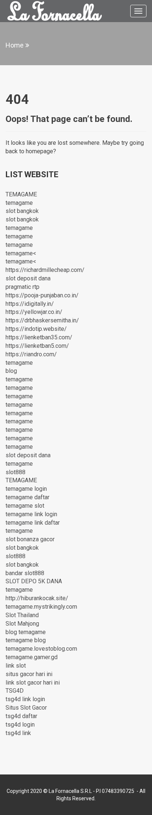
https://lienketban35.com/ (39, 337)
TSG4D (15, 690)
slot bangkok (22, 210)
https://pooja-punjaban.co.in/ (42, 295)
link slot (16, 665)
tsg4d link (18, 733)
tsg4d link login (25, 699)
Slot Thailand (22, 615)
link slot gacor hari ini (33, 682)
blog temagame (26, 632)
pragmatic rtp (22, 286)
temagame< (21, 253)
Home (15, 45)
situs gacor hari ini (29, 674)
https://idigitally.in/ (30, 303)
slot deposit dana (28, 278)
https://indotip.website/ (36, 328)
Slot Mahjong (22, 623)
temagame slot (25, 505)
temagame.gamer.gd (32, 657)
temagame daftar (27, 497)
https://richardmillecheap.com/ (45, 269)
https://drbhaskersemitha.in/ (42, 320)
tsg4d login (20, 724)
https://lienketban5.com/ (37, 345)
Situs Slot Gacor (26, 707)
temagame (19, 202)
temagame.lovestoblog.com (41, 648)
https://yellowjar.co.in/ (34, 311)
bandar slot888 (25, 573)
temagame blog (26, 640)
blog (11, 370)
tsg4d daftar (21, 716)
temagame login (26, 488)
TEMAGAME (21, 194)
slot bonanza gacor (30, 539)
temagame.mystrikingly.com (41, 606)
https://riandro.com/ (31, 354)
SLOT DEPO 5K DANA (34, 581)
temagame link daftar (33, 522)
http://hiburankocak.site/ (37, 598)
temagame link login (31, 514)
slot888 (15, 472)
